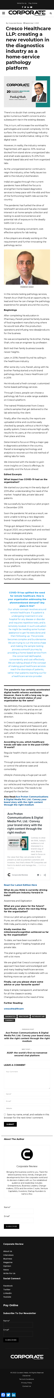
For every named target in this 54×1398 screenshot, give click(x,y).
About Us (7, 1251)
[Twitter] (25, 7)
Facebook (8, 1286)
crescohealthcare (14, 1009)
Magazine (7, 1262)
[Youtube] (31, 7)
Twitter (6, 1289)
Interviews (8, 1255)
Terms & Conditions (26, 1379)
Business (7, 1259)
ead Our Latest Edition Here (21, 885)
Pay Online (33, 3)
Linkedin (7, 1293)
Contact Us (26, 1386)
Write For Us (21, 3)
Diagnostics (10, 1016)
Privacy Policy (26, 1383)
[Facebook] (22, 7)
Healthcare (24, 1016)
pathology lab (38, 1016)
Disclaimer (27, 1376)
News (6, 1270)
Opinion (7, 1266)
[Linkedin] (28, 7)
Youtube (7, 1297)
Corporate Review (15, 23)
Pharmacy (9, 1020)
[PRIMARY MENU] (3, 13)
